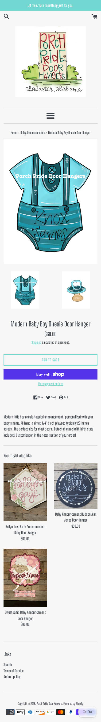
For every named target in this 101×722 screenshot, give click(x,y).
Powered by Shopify (73, 703)
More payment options (50, 384)
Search (8, 664)
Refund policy (12, 676)
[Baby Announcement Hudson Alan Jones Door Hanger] (75, 486)
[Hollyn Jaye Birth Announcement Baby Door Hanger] (25, 492)
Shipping (36, 342)
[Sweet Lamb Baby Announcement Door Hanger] (25, 578)
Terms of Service (13, 670)
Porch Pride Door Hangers (49, 703)
